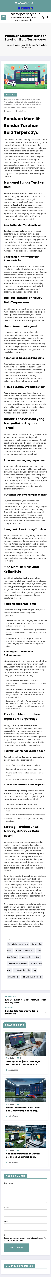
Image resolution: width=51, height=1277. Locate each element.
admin (9, 111)
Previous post (11, 996)
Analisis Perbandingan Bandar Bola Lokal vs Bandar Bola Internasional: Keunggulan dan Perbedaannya (23, 1155)
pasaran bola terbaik (11, 105)
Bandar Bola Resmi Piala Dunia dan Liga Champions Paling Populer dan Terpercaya (23, 1109)
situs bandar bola (22, 970)
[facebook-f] (19, 8)
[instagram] (28, 8)
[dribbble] (25, 8)
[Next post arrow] (45, 1012)
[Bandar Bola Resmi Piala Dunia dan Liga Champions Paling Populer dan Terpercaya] (25, 1090)
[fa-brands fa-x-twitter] (22, 8)
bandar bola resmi (28, 100)
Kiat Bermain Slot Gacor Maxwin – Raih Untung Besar (25, 1001)
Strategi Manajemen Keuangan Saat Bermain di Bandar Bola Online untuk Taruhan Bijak (23, 1063)
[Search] (43, 17)
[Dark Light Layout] (47, 18)
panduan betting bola (32, 102)
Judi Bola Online (19, 102)
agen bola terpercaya (13, 100)
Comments (8, 1183)
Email (6, 1221)
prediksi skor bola (25, 105)
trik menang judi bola (28, 107)
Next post (9, 1007)
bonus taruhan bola (24, 950)
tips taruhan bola (14, 107)
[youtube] (32, 8)
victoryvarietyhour (25, 14)
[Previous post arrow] (45, 999)
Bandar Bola (10, 95)
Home (9, 45)
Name (6, 1207)
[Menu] (3, 17)
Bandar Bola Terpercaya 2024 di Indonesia (22, 1012)
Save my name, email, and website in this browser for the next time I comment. (25, 1239)
